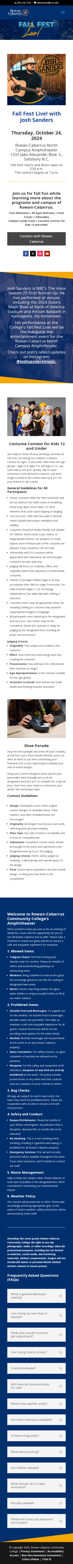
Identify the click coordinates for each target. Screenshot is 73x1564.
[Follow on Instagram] (40, 253)
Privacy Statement (33, 1551)
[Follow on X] (33, 253)
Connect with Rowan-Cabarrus (36, 239)
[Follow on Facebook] (26, 253)
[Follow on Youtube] (47, 253)
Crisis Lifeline (30, 1559)
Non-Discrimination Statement (41, 1555)
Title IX (46, 1559)
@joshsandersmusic (35, 361)
